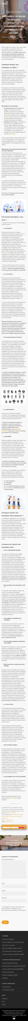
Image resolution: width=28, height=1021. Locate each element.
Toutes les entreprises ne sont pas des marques (13, 942)
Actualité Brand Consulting (14, 12)
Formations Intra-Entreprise (15, 816)
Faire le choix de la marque (8, 945)
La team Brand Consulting (8, 989)
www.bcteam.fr (9, 821)
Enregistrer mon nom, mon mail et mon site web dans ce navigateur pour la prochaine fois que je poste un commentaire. (14, 908)
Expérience (4, 998)
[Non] (26, 1015)
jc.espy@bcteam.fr (8, 820)
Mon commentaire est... (8, 859)
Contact (4, 1004)
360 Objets (14, 798)
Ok (14, 1018)
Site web (4, 897)
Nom (3, 883)
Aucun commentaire (14, 38)
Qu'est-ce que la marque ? (8, 939)
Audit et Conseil (16, 814)
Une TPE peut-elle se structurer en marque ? (12, 951)
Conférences (4, 818)
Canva (7, 116)
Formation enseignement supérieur (10, 975)
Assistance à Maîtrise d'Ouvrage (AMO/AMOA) (12, 969)
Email (4, 890)
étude (4, 252)
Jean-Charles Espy (12, 37)
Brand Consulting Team (11, 812)
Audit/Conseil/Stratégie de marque (10, 963)
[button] (26, 3)
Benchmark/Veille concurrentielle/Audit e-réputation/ (13, 966)
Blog (3, 1001)
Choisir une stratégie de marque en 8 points (12, 948)
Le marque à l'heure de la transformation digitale (13, 954)
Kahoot (12, 133)
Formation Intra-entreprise (8, 972)
